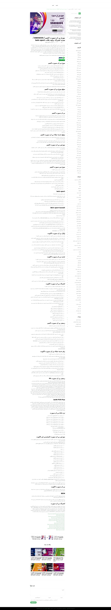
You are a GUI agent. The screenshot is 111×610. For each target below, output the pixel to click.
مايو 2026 (79, 57)
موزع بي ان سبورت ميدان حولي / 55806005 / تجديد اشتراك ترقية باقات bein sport (58, 559)
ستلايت (80, 251)
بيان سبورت (59, 480)
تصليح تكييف (79, 216)
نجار (80, 302)
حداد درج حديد (78, 234)
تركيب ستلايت (37, 196)
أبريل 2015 (79, 166)
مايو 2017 (79, 111)
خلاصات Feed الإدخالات (77, 322)
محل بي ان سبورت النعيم (60, 525)
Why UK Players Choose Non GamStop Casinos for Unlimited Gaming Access (75, 38)
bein (33, 337)
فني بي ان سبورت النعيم (60, 524)
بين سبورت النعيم (61, 517)
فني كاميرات (79, 273)
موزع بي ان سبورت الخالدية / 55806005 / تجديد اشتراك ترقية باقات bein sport (47, 574)
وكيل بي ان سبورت (59, 472)
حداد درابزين (79, 232)
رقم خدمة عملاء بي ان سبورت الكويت (56, 456)
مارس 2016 (79, 142)
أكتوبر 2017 (79, 100)
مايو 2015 (79, 164)
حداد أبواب (79, 230)
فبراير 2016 (79, 144)
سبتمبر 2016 (79, 129)
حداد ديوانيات (79, 236)
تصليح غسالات (78, 221)
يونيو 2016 (79, 135)
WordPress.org (78, 326)
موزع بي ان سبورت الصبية (43, 55)
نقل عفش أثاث (78, 310)
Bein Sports (36, 507)
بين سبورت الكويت (59, 463)
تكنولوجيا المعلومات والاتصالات (48, 479)
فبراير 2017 (79, 118)
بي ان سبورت (57, 75)
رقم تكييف (79, 247)
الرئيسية (57, 5)
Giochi (80, 184)
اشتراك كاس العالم (62, 496)
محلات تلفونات (78, 288)
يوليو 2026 (79, 52)
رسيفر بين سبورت (55, 171)
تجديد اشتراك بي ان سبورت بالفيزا (57, 279)
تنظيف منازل (79, 225)
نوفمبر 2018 (79, 72)
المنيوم (80, 199)
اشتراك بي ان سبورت (56, 506)
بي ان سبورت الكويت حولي (56, 450)
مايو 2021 (79, 63)
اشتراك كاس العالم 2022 (60, 515)
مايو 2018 (79, 85)
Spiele (80, 190)
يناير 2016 (79, 146)
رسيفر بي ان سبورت (54, 252)
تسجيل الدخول (78, 319)
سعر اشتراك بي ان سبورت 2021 (59, 523)
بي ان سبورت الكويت (36, 439)
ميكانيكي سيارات (78, 299)
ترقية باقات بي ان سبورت (60, 519)
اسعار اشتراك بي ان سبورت (60, 513)
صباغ (80, 254)
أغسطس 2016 (78, 131)
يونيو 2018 (79, 83)
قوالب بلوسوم (47, 608)
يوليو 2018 (79, 81)
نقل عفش (79, 308)
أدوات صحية (79, 192)
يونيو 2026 (79, 54)
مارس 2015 (79, 168)
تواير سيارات (79, 227)
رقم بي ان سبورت (38, 86)
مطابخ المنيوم (78, 291)
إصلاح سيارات (78, 197)
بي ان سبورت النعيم (52, 516)
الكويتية (39, 443)
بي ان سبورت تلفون (60, 188)
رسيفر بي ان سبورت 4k (60, 521)
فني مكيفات (79, 278)
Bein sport (50, 224)
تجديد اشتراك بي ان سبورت (57, 306)
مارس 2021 (79, 68)
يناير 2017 (79, 120)
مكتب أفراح (79, 297)
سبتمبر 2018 (79, 76)
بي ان (62, 186)
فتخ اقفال (79, 262)
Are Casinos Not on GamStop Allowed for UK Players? (75, 30)
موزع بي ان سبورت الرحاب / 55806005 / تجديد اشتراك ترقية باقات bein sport (36, 558)
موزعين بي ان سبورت (53, 527)
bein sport (56, 298)
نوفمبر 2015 (79, 151)
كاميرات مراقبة (78, 280)
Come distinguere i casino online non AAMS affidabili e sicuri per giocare (75, 26)
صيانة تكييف (79, 256)
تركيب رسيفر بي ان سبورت (35, 334)
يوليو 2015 (79, 159)
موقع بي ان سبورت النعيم (60, 528)
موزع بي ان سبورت (52, 525)
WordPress (38, 608)
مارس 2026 (79, 61)
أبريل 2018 (79, 87)
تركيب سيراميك (78, 212)
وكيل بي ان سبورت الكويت (51, 443)
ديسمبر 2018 (79, 70)
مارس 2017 (79, 116)
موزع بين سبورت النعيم (60, 527)
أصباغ (80, 195)
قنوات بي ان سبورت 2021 (51, 524)
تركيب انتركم (79, 205)
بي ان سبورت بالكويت (56, 458)
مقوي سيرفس (78, 293)
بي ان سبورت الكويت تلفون (57, 475)
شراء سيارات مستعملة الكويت (54, 372)
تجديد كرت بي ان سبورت (58, 316)
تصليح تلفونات (78, 219)
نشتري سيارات (78, 304)
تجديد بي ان (60, 315)
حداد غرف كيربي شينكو (77, 240)
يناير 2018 (79, 94)
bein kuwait (54, 230)
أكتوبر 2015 (79, 153)
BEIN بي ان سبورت (62, 36)
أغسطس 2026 (78, 50)
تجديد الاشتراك (57, 274)
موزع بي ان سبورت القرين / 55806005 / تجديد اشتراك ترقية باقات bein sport (58, 574)
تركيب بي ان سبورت (52, 519)
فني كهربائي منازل (78, 275)
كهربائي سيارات (78, 284)
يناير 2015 (79, 172)
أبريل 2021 (79, 65)
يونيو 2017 (79, 109)
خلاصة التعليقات (78, 324)
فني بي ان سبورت (59, 301)
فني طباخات (79, 271)
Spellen (79, 188)
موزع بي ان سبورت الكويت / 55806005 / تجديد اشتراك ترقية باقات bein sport (36, 574)
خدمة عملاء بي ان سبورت (55, 356)
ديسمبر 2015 (79, 148)
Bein (45, 213)
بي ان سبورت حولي (59, 477)
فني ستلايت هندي (39, 203)
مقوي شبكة (79, 295)
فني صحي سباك (78, 269)
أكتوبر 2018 (79, 74)
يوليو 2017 (79, 107)
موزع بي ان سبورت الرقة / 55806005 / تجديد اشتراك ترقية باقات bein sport (47, 558)
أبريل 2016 (79, 140)
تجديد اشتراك (48, 277)
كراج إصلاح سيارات (78, 282)
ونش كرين (79, 313)
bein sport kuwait (61, 348)
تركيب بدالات (79, 208)
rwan (61, 42)
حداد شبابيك (79, 238)
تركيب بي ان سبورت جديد (60, 520)
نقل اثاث (79, 306)
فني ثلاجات (79, 267)
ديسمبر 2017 (79, 96)
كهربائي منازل (78, 286)
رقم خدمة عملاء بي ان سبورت (36, 163)
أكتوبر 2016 (79, 127)
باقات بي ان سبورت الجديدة (60, 516)
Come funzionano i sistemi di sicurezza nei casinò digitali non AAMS (75, 22)
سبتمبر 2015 (79, 155)
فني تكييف (79, 264)
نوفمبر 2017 (79, 98)
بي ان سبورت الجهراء (56, 447)
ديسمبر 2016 (79, 122)
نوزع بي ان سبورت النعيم (51, 528)
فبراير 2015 (79, 170)
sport (35, 213)
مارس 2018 (79, 89)
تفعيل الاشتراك (58, 293)
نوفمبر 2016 (79, 124)
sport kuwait (51, 211)
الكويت (68, 608)
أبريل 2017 (79, 113)
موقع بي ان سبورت (45, 86)
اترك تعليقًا (46, 42)
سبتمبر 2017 (79, 103)
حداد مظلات (79, 243)
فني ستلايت (59, 105)
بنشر (80, 201)
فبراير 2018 (79, 92)
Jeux (80, 186)
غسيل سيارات (78, 258)
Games (79, 181)
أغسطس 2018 (78, 79)
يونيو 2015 (79, 162)
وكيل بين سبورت (60, 185)
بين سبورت (56, 177)
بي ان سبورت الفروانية (61, 442)
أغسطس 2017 (78, 105)
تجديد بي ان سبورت (59, 313)
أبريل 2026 (79, 59)
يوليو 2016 (79, 133)
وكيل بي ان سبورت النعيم (60, 529)
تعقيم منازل (79, 223)
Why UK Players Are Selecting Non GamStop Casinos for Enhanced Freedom (74, 34)
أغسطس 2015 (78, 157)
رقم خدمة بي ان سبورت (77, 249)
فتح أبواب (79, 260)
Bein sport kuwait (44, 217)
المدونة (53, 5)
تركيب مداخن (78, 214)
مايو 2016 (79, 137)
